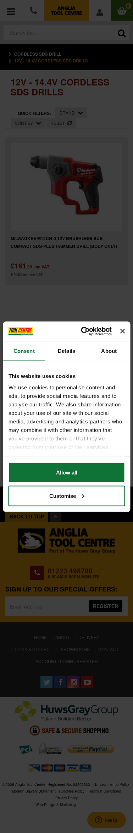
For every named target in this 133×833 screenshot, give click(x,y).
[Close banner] (122, 331)
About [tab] (109, 351)
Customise (62, 496)
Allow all (66, 473)
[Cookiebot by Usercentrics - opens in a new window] (83, 331)
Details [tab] (66, 351)
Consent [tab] (24, 351)
